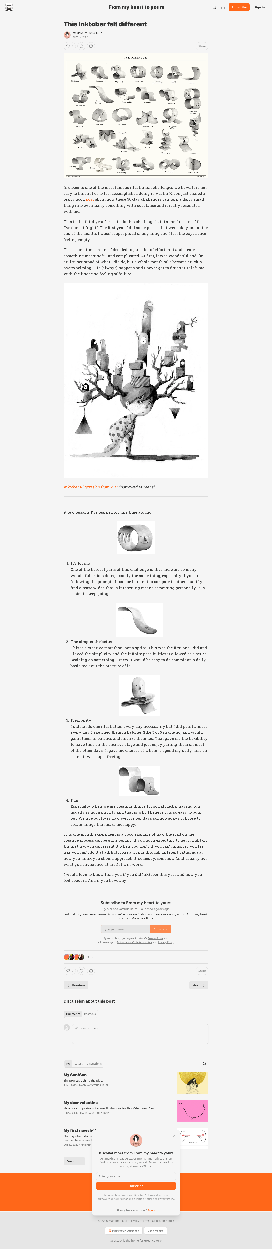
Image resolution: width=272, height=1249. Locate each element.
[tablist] (81, 1014)
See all (71, 1161)
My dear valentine (81, 1102)
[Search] (214, 7)
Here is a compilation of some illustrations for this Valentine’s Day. (109, 1108)
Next (196, 985)
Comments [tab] (73, 1014)
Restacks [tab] (90, 1014)
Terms (145, 1221)
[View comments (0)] (81, 46)
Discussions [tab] (94, 1063)
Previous (78, 985)
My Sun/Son (75, 1075)
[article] (136, 1083)
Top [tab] (68, 1063)
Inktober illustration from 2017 (91, 486)
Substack (116, 1240)
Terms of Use (155, 1195)
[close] (174, 1135)
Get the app (156, 1230)
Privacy (134, 1221)
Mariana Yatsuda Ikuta (87, 33)
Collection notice (163, 1221)
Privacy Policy (166, 1199)
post (90, 199)
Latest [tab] (78, 1063)
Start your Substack (125, 1230)
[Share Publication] (223, 7)
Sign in (259, 7)
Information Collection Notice (134, 1199)
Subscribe (239, 7)
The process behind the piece (83, 1080)
